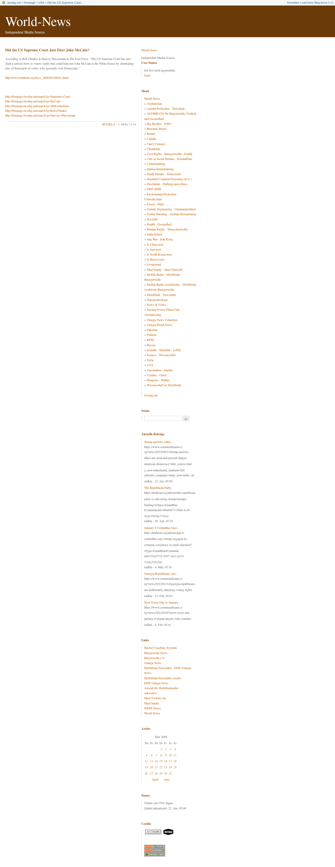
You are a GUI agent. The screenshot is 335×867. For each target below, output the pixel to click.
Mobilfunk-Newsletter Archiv (162, 678)
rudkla (108, 124)
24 (170, 767)
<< (330, 2)
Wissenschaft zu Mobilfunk (164, 385)
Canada (151, 138)
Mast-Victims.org (155, 698)
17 (170, 761)
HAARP (152, 219)
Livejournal (154, 264)
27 (151, 773)
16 (165, 761)
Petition (151, 335)
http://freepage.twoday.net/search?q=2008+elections (37, 106)
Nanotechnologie (157, 299)
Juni (166, 779)
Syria (150, 360)
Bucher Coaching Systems (160, 647)
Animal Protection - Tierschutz (166, 108)
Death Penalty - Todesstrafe (164, 174)
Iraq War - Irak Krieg (160, 239)
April (155, 779)
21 (156, 767)
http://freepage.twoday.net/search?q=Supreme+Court (37, 96)
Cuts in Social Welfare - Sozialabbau (169, 159)
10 (170, 755)
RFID (150, 340)
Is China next (155, 244)
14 (156, 761)
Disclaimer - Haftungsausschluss (167, 184)
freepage (29, 2)
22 (161, 767)
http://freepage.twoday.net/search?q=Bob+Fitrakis (36, 110)
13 (151, 761)
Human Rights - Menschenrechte (167, 229)
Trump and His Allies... (158, 442)
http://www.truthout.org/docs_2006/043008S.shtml (37, 77)
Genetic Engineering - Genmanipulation (171, 209)
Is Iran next (154, 249)
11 (175, 755)
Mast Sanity (151, 703)
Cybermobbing (156, 164)
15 (161, 761)
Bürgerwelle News (156, 653)
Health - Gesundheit (159, 224)
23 (165, 767)
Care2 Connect (156, 144)
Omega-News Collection (162, 320)
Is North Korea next (159, 254)
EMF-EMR (154, 189)
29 (161, 773)
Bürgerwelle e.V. (154, 658)
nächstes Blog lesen (314, 2)
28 (156, 773)
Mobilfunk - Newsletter (161, 294)
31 (170, 773)
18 (175, 761)
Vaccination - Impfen (160, 370)
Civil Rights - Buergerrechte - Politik (169, 154)
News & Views (156, 304)
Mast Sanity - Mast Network (164, 269)
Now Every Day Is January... (162, 602)
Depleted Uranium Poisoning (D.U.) (169, 179)
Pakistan (152, 330)
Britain (151, 133)
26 (146, 773)
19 (146, 767)
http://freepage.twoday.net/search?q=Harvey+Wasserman (40, 115)
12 (146, 761)
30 (165, 773)
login (147, 75)
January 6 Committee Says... (162, 528)
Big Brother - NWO (159, 124)
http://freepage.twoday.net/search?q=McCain (32, 101)
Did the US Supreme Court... (65, 2)
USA (41, 2)
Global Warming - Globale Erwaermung (171, 214)
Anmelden (293, 2)
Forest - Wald (155, 204)
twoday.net (14, 2)
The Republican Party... (158, 487)
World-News (38, 21)
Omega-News (152, 663)
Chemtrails (153, 149)
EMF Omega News (156, 683)
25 (175, 767)
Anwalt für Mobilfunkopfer (161, 688)
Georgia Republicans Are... (161, 573)
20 (151, 767)
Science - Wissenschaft (161, 355)
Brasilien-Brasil (156, 128)
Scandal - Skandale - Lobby (164, 350)
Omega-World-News (159, 325)
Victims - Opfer (156, 375)
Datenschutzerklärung (160, 169)
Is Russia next (155, 259)
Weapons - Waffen (158, 380)
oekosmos (150, 693)
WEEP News (152, 708)
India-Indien (154, 234)
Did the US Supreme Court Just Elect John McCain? (47, 50)
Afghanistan (154, 103)
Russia (151, 345)
